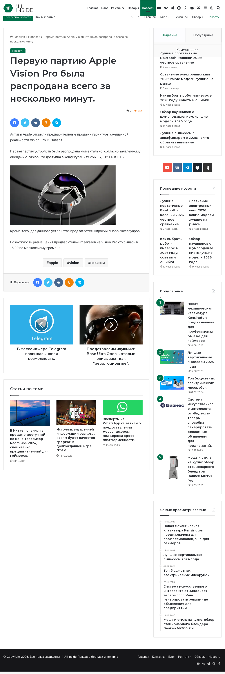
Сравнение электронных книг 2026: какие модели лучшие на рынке (186, 79)
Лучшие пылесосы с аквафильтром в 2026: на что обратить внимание (184, 137)
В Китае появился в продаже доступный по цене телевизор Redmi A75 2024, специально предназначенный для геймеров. (29, 443)
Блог (104, 8)
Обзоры (133, 8)
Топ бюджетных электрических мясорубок (201, 383)
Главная (92, 8)
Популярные (203, 35)
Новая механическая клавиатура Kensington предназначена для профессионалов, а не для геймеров (201, 322)
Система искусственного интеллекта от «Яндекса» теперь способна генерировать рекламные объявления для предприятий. (200, 422)
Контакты (158, 656)
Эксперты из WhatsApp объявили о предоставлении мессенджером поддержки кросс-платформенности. (122, 429)
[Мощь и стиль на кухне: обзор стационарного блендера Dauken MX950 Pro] (172, 467)
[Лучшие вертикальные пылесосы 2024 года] (172, 357)
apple (53, 262)
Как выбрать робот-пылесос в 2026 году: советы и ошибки (77, 17)
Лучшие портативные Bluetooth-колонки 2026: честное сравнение (181, 57)
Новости (148, 8)
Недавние (169, 35)
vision (74, 262)
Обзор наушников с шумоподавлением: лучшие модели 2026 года (184, 116)
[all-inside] (18, 8)
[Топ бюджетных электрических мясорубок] (172, 383)
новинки (97, 262)
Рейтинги (118, 8)
